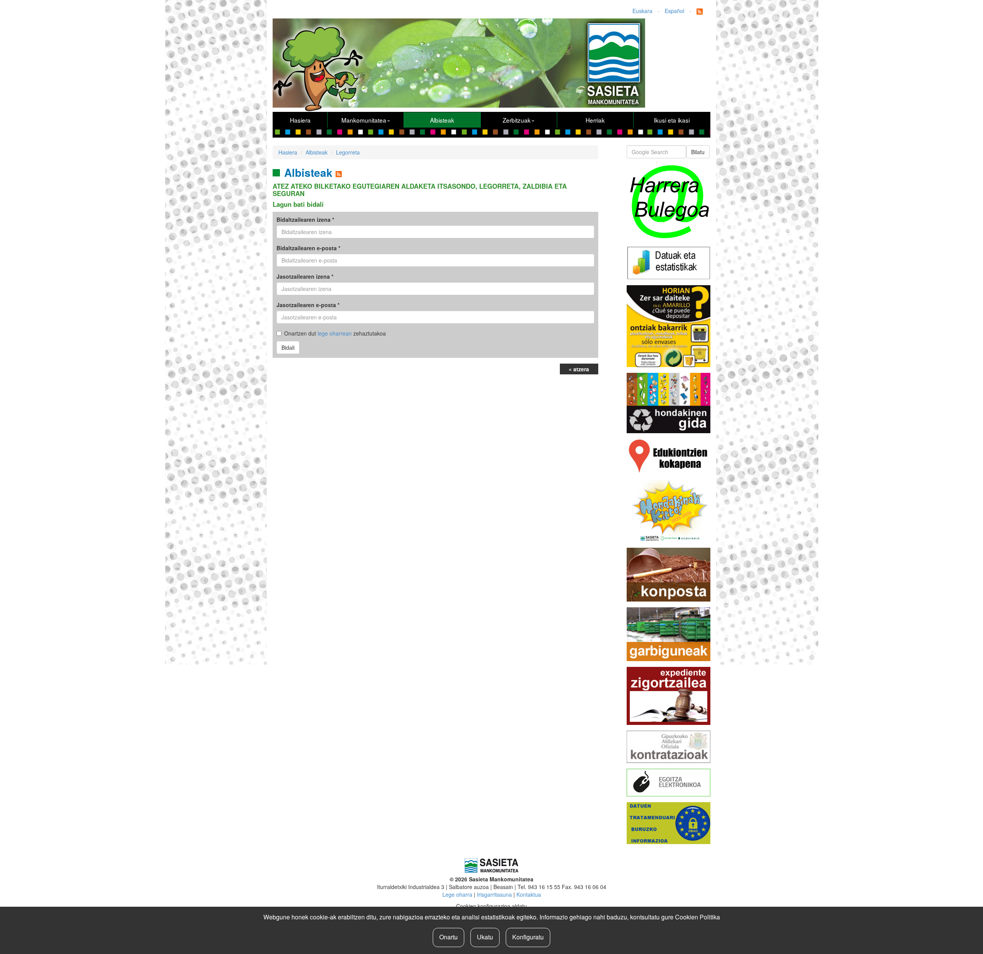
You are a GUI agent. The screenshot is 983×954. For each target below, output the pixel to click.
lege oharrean (335, 333)
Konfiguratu (528, 936)
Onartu (448, 936)
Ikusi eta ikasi (672, 120)
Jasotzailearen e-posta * (307, 305)
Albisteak (442, 120)
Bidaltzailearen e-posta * (308, 248)
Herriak (595, 120)
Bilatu (698, 152)
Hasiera (300, 120)
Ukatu (485, 936)
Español (674, 11)
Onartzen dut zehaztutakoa (335, 333)
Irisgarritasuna (494, 894)
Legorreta (348, 152)
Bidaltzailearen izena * (305, 219)
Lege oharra (457, 894)
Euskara (642, 11)
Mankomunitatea (363, 120)
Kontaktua (528, 894)
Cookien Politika (697, 916)
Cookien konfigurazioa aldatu (491, 906)
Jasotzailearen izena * (304, 276)
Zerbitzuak (517, 120)
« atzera (579, 369)
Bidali (288, 347)
